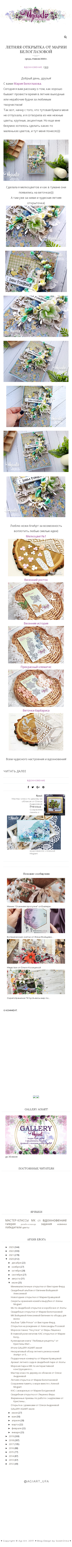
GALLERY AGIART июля (22, 1408)
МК (33, 1220)
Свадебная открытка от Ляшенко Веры (33, 1394)
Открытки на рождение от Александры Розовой (38, 1326)
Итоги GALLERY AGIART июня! (26, 1347)
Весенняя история (36, 623)
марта (15, 1424)
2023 (11, 1247)
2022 (11, 1251)
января (16, 1432)
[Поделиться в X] (33, 787)
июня (15, 1412)
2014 (11, 1456)
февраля (17, 1428)
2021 (11, 1255)
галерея (10, 1224)
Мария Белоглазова (27, 84)
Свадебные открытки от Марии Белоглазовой (37, 1311)
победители (13, 1227)
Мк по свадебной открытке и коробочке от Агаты (38, 1307)
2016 (11, 1448)
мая (14, 1416)
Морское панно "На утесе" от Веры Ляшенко (36, 1330)
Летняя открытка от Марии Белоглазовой (34, 1379)
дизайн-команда (28, 1224)
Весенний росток (36, 580)
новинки (62, 1224)
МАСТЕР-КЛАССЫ (17, 1220)
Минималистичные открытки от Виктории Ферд (38, 1286)
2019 (11, 1436)
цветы (25, 1227)
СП (39, 1220)
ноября (16, 1266)
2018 (11, 1440)
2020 (11, 1258)
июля (15, 1282)
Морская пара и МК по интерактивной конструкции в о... (32, 1367)
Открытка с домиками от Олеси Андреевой (35, 1405)
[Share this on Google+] (38, 787)
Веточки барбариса (36, 710)
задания (46, 1224)
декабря (17, 1262)
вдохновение (33, 67)
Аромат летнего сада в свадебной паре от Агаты (38, 1362)
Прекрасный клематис (36, 667)
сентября (17, 1274)
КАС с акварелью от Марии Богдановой (33, 1390)
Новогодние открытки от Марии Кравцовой (35, 1297)
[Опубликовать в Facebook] (28, 787)
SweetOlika (62, 1540)
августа (16, 1278)
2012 (11, 1463)
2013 (11, 1459)
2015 (11, 1452)
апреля (16, 1420)
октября (16, 1270)
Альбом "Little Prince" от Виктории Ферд (33, 1322)
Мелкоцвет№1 (36, 536)
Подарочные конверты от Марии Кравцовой (36, 1358)
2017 (11, 1444)
